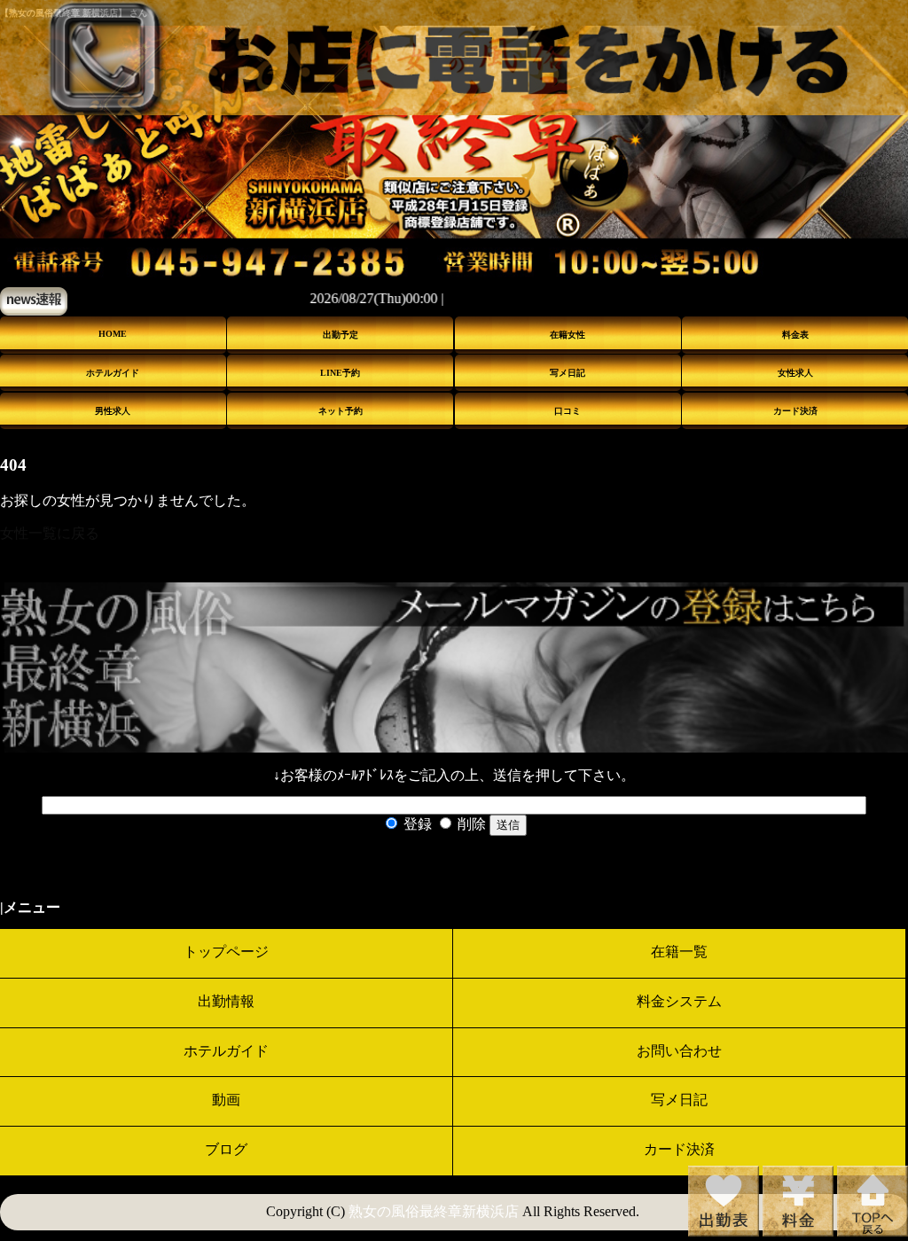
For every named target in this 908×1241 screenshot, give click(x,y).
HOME (112, 334)
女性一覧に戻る (49, 533)
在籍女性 (567, 335)
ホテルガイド (112, 373)
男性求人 (112, 411)
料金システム (679, 1001)
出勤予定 (340, 335)
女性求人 (795, 373)
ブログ (226, 1149)
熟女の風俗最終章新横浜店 (433, 1211)
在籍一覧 (679, 951)
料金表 (795, 335)
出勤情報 (226, 1001)
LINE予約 (340, 373)
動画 (226, 1099)
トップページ (226, 951)
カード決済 (795, 411)
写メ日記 (567, 373)
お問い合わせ (679, 1050)
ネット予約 (340, 411)
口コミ (567, 411)
